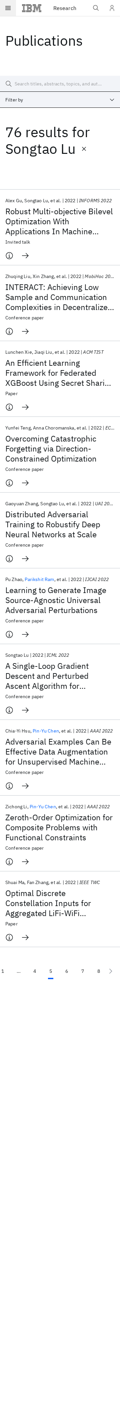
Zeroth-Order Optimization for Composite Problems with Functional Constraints (59, 827)
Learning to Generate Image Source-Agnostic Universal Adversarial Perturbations (55, 600)
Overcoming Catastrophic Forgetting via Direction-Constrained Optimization (51, 449)
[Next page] (111, 971)
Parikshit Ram (39, 579)
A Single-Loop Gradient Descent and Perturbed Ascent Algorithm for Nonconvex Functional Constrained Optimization (51, 676)
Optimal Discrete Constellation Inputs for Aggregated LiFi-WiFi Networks (48, 903)
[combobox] (60, 100)
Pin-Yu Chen (46, 731)
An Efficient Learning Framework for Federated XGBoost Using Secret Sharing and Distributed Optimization (59, 373)
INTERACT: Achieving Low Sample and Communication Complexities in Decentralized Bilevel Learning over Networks (58, 297)
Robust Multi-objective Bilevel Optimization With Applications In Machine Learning (59, 221)
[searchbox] (60, 84)
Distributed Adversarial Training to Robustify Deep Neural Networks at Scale (52, 524)
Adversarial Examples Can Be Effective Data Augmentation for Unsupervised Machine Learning (58, 752)
